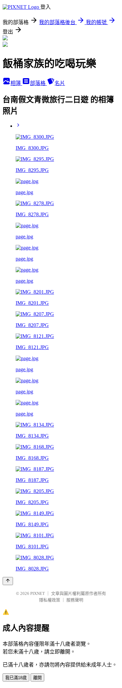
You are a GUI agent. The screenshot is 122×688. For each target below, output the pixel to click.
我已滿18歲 (16, 677)
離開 (37, 677)
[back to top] (8, 581)
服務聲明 (74, 599)
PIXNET (37, 593)
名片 (60, 83)
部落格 (38, 83)
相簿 (16, 83)
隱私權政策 (49, 599)
